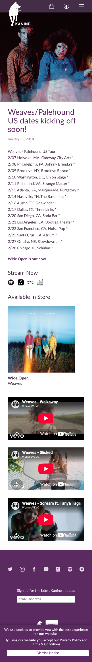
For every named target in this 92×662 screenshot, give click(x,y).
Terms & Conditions (45, 644)
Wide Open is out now (27, 259)
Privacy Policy (70, 640)
